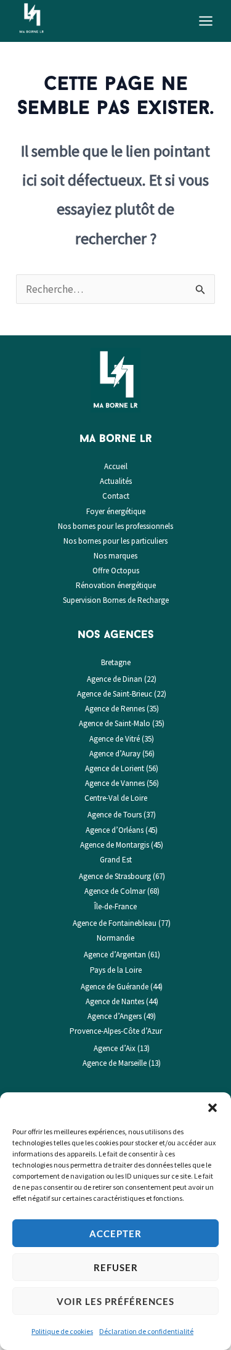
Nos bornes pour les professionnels (115, 526)
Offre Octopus (115, 570)
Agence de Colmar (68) (122, 891)
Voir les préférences (115, 1301)
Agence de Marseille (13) (122, 1063)
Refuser (116, 1267)
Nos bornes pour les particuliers (115, 541)
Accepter (115, 1233)
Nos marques (115, 555)
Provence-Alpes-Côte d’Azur (116, 1031)
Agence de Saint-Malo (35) (121, 723)
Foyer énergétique (115, 511)
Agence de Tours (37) (121, 814)
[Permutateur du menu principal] (206, 21)
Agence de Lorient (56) (121, 768)
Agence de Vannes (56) (122, 783)
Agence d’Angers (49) (121, 1016)
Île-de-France (115, 906)
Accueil (116, 466)
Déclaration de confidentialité (146, 1331)
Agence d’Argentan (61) (122, 954)
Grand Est (116, 859)
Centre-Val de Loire (115, 798)
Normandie (115, 938)
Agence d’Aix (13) (122, 1048)
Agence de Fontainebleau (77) (122, 923)
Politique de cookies (62, 1331)
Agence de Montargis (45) (121, 845)
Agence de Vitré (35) (121, 739)
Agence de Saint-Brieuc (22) (121, 694)
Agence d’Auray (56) (122, 753)
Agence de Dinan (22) (121, 679)
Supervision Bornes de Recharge (116, 600)
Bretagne (116, 662)
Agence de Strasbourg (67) (122, 876)
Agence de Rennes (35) (122, 708)
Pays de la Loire (116, 970)
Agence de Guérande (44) (122, 986)
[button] (212, 1108)
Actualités (116, 481)
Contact (115, 496)
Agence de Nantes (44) (122, 1001)
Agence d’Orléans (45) (122, 830)
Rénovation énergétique (116, 585)
